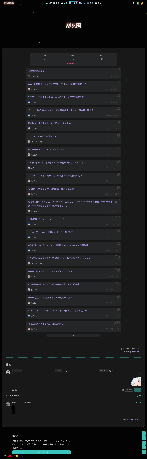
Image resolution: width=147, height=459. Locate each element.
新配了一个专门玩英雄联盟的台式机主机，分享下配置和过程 (56, 97)
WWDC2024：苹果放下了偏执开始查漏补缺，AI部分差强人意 (57, 311)
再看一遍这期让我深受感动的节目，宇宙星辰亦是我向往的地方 (57, 84)
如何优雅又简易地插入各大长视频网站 (45, 324)
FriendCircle (136, 352)
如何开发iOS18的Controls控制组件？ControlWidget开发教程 (58, 245)
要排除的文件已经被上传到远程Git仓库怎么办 (49, 123)
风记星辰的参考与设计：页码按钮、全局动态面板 (51, 189)
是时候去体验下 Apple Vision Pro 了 (46, 219)
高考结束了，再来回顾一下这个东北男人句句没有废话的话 (55, 176)
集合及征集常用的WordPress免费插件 (46, 149)
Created (70, 63)
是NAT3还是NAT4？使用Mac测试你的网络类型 (50, 232)
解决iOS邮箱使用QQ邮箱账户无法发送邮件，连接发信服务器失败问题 (61, 110)
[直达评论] (144, 443)
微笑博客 (9, 3)
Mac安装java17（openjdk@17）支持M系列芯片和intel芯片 (57, 162)
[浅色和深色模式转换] (141, 3)
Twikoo (133, 420)
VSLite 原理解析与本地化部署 (42, 136)
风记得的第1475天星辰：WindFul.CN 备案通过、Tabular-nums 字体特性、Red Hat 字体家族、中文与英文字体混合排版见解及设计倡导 (72, 204)
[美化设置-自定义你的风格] (137, 3)
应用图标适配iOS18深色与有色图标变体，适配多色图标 (54, 284)
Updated (77, 63)
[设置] (144, 433)
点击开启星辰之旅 (41, 452)
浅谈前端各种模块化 (37, 71)
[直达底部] (144, 452)
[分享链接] (144, 438)
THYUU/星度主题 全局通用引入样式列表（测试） (51, 271)
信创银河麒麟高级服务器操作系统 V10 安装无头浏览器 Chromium (59, 258)
